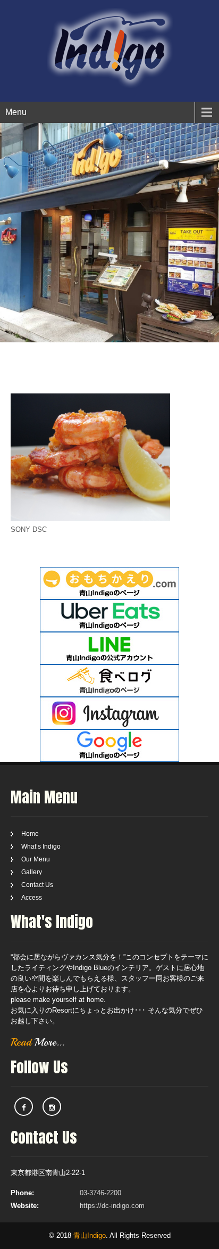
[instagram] (52, 1106)
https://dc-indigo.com (112, 1206)
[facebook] (23, 1106)
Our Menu (35, 859)
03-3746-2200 (100, 1193)
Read (37, 1042)
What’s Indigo (41, 846)
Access (31, 897)
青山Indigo (89, 1235)
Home (30, 833)
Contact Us (37, 885)
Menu (16, 112)
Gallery (31, 872)
